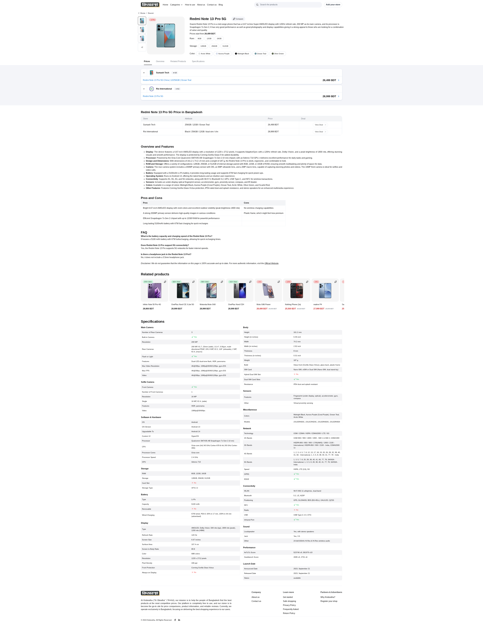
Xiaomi (151, 13)
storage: (193, 46)
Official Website (271, 263)
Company (256, 592)
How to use (190, 5)
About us (201, 5)
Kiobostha (151, 620)
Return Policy (289, 613)
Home (165, 5)
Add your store (333, 5)
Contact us (212, 5)
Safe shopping (289, 601)
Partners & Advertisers (331, 592)
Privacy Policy (289, 605)
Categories (175, 5)
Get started (288, 597)
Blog (221, 5)
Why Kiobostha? (327, 597)
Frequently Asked (291, 609)
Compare (239, 19)
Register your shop (328, 601)
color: (192, 53)
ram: (192, 38)
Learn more (288, 592)
